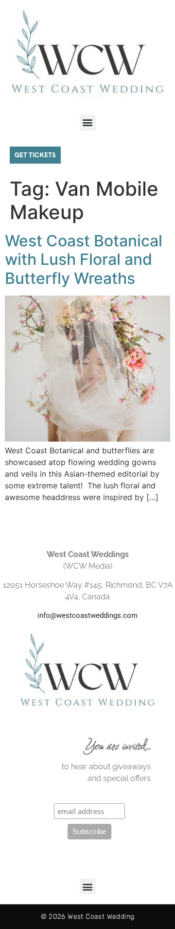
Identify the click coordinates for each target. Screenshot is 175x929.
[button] (88, 122)
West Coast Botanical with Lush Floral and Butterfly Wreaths (83, 259)
